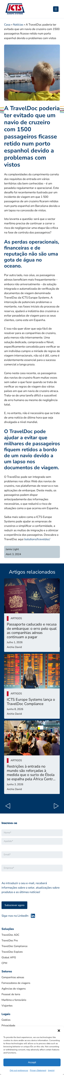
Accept (32, 1062)
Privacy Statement (38, 1070)
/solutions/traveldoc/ (37, 539)
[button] (59, 1030)
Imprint (51, 1070)
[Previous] (9, 806)
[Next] (55, 806)
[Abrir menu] (56, 9)
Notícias (18, 25)
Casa (7, 25)
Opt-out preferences (19, 1070)
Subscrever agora (14, 905)
